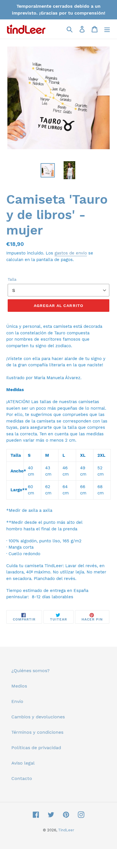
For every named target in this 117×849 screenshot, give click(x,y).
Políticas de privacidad (36, 747)
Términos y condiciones (37, 732)
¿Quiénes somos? (30, 670)
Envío (17, 701)
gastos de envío (71, 253)
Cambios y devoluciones (38, 716)
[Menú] (107, 29)
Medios (19, 686)
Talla (12, 279)
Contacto (21, 778)
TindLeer (66, 830)
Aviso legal (23, 763)
